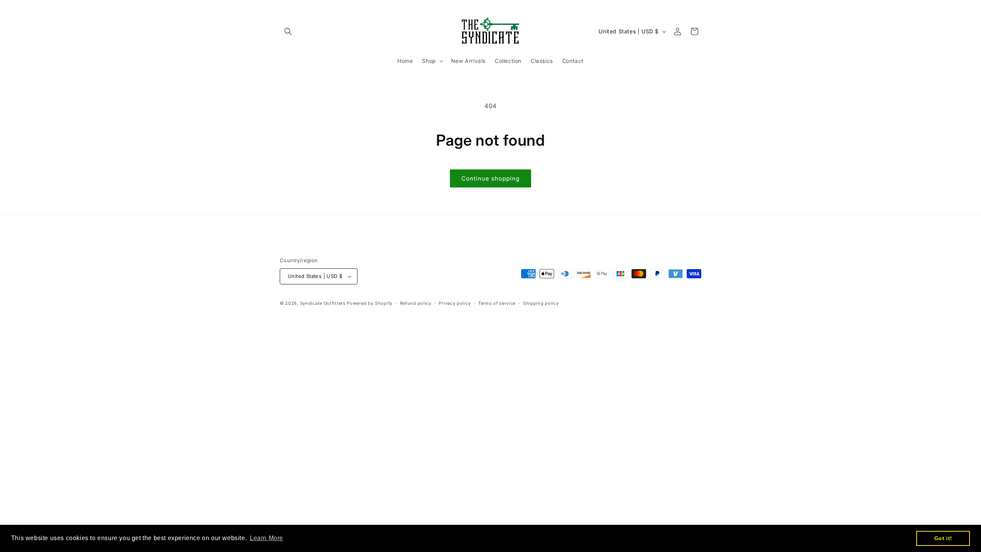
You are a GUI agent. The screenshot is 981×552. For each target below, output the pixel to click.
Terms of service (496, 303)
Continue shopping (490, 178)
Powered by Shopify (369, 303)
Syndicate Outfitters (323, 303)
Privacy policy (455, 303)
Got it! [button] (943, 538)
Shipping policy (541, 303)
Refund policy (415, 303)
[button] (288, 31)
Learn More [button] (266, 538)
